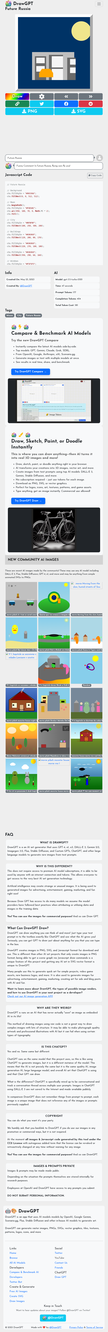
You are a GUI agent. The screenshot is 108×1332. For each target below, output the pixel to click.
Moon (9, 315)
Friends (59, 1268)
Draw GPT (60, 1277)
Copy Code (96, 175)
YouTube (59, 1258)
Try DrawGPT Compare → (31, 371)
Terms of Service (94, 1327)
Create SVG (16, 1296)
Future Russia (18, 9)
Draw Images (17, 1301)
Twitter (58, 1253)
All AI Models (17, 1263)
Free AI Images (18, 1291)
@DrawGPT (26, 286)
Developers (16, 1277)
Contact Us (61, 1263)
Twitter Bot (16, 1282)
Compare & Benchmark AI (24, 1272)
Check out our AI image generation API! (30, 996)
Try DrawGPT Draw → (28, 501)
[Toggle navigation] (99, 4)
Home (13, 1253)
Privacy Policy (76, 1327)
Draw (17, 96)
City (19, 315)
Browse (14, 1258)
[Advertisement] (54, 134)
